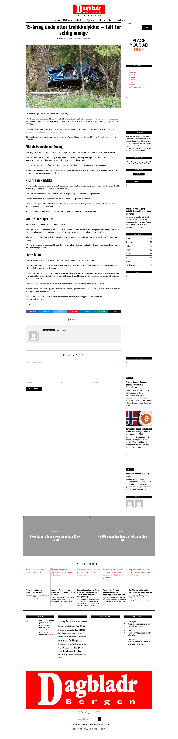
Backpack (69, 621)
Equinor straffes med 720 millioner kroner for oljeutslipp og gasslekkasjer (114, 592)
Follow (139, 174)
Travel (65, 651)
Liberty (74, 633)
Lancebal (130, 630)
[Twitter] (140, 20)
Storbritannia (66, 648)
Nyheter (91, 20)
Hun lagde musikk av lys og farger (137, 475)
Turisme (121, 20)
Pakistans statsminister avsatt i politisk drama (35, 591)
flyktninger (72, 630)
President (62, 643)
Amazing (61, 621)
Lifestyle (61, 636)
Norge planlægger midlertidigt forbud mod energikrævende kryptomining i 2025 (139, 431)
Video (84, 655)
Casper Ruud (83, 622)
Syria (82, 647)
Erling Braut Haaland (70, 626)
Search (128, 24)
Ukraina (77, 651)
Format (77, 630)
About (80, 729)
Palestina (61, 641)
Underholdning (134, 87)
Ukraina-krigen (63, 654)
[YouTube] (148, 20)
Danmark (61, 625)
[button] (99, 719)
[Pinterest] (145, 20)
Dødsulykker (74, 319)
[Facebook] (137, 20)
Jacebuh (130, 639)
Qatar (67, 644)
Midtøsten (68, 20)
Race (71, 644)
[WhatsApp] (151, 20)
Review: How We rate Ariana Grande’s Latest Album (139, 634)
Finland (66, 629)
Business (77, 621)
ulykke (70, 655)
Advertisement (94, 729)
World (60, 657)
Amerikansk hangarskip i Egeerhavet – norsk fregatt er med (139, 625)
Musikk (71, 636)
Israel (60, 633)
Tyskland (71, 651)
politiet (79, 640)
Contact (102, 729)
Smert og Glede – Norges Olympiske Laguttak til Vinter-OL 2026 (63, 592)
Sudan (72, 648)
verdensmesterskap (77, 655)
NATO (75, 636)
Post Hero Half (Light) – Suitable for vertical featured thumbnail (138, 211)
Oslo (84, 636)
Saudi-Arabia (82, 644)
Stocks (60, 648)
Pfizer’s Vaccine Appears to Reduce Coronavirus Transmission (137, 384)
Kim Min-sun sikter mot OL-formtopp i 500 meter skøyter (140, 591)
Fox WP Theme (103, 724)
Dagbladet (36, 260)
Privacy (86, 729)
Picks (66, 641)
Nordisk (80, 20)
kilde (28, 304)
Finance (61, 629)
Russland (75, 644)
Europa (56, 20)
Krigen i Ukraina (67, 634)
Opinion (80, 636)
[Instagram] (143, 20)
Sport (111, 20)
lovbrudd (66, 637)
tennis (60, 651)
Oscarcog (131, 621)
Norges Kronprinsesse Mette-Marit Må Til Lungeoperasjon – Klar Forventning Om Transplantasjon (88, 593)
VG (50, 289)
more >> (51, 635)
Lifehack (79, 633)
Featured (80, 625)
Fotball (83, 629)
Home (75, 729)
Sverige (77, 647)
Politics (101, 20)
